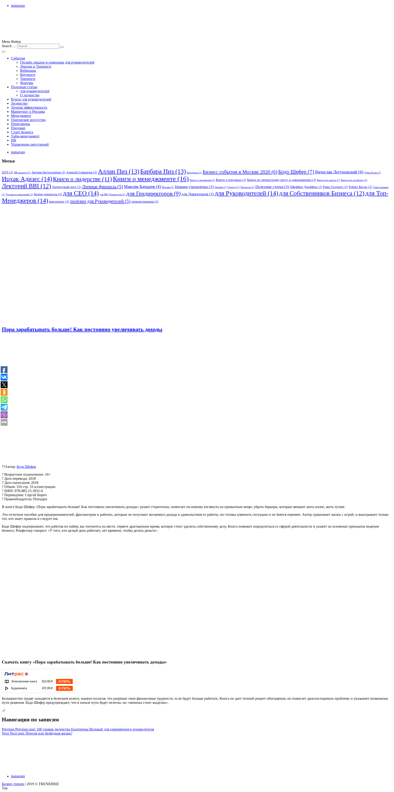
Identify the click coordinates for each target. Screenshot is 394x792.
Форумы (26, 83)
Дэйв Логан (372, 172)
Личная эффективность (29, 107)
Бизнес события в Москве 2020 (240, 172)
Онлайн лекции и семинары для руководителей (57, 62)
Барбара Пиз (163, 171)
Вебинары (28, 70)
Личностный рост (66, 187)
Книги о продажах (231, 180)
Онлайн (221, 187)
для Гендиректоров (153, 193)
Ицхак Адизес (27, 178)
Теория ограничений (19, 194)
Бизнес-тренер (13, 784)
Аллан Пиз (118, 171)
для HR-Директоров (112, 194)
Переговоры (20, 124)
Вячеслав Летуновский (339, 172)
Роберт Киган (360, 187)
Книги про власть (328, 180)
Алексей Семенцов (81, 172)
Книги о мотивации (202, 180)
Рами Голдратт (335, 187)
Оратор (234, 187)
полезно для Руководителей (100, 201)
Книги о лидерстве (82, 179)
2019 (7, 172)
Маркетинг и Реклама (28, 112)
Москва (168, 187)
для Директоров (197, 194)
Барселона (194, 172)
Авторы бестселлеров (48, 172)
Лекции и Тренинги (35, 66)
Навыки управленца (194, 187)
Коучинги (27, 75)
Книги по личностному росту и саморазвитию (281, 180)
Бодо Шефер (296, 172)
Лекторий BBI (26, 186)
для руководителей (34, 91)
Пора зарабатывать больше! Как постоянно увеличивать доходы (82, 329)
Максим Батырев (142, 186)
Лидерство (19, 103)
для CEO (81, 193)
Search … (9, 46)
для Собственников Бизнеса (321, 193)
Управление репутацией (30, 144)
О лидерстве (29, 95)
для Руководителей (246, 193)
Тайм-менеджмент (25, 136)
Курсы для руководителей (31, 99)
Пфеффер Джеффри (306, 187)
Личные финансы (102, 186)
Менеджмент (21, 116)
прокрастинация (144, 201)
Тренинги (27, 79)
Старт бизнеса (22, 132)
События (18, 58)
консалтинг (59, 201)
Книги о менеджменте (151, 178)
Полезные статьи (24, 87)
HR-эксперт (22, 172)
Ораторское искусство (28, 120)
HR (13, 140)
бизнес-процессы (48, 194)
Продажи (18, 128)
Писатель (247, 187)
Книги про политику (354, 180)
